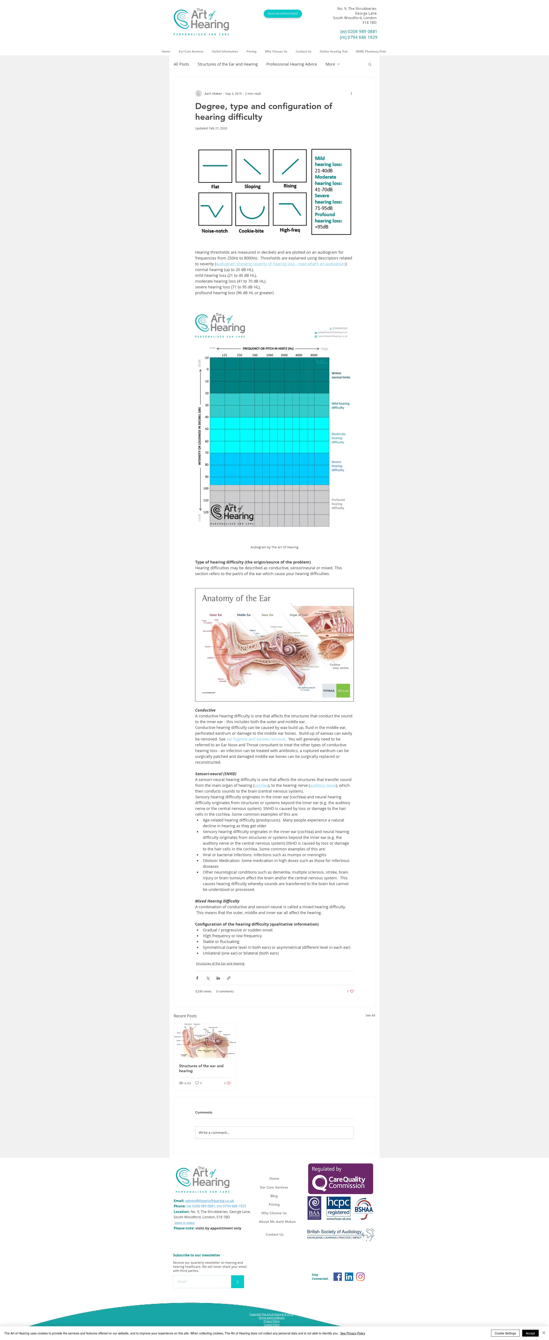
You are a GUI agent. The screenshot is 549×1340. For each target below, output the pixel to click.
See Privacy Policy (352, 1333)
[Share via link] (229, 978)
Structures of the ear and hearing (201, 1068)
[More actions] (351, 93)
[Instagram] (360, 1277)
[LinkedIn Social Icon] (349, 1277)
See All (370, 1015)
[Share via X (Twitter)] (208, 978)
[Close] (543, 1333)
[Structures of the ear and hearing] (205, 1040)
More (330, 64)
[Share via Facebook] (197, 978)
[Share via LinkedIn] (218, 978)
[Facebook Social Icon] (337, 1277)
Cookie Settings (505, 1333)
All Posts (181, 64)
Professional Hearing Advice (291, 64)
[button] (225, 49)
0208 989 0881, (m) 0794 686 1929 (219, 1206)
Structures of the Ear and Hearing (228, 64)
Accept (530, 1333)
